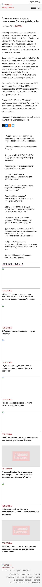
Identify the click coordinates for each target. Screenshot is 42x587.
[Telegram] (13, 125)
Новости (18, 26)
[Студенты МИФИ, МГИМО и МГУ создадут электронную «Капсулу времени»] (21, 360)
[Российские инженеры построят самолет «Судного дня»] (21, 397)
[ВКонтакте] (6, 125)
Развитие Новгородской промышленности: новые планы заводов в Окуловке (19, 198)
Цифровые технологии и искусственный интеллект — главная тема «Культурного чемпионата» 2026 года (21, 245)
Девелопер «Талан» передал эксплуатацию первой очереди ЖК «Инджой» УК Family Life (20, 209)
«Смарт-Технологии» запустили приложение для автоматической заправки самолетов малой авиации (20, 138)
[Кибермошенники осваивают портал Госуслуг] (21, 325)
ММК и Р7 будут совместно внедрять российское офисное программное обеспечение (19, 549)
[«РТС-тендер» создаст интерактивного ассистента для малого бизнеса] (21, 431)
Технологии (7, 291)
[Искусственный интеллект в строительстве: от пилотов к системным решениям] (21, 503)
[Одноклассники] (9, 125)
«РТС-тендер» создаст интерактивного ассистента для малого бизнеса (18, 176)
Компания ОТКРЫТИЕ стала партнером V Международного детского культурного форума (18, 220)
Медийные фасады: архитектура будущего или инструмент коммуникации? (19, 187)
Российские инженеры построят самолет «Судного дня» (19, 167)
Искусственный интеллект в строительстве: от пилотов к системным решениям (20, 511)
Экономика (7, 469)
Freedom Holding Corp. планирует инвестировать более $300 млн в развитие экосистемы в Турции (17, 474)
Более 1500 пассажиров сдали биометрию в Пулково (18, 256)
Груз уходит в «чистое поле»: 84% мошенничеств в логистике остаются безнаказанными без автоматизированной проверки (21, 232)
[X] (3, 125)
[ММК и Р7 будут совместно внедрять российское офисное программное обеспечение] (21, 540)
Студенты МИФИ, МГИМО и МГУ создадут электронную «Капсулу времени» (19, 157)
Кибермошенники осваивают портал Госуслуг (21, 148)
